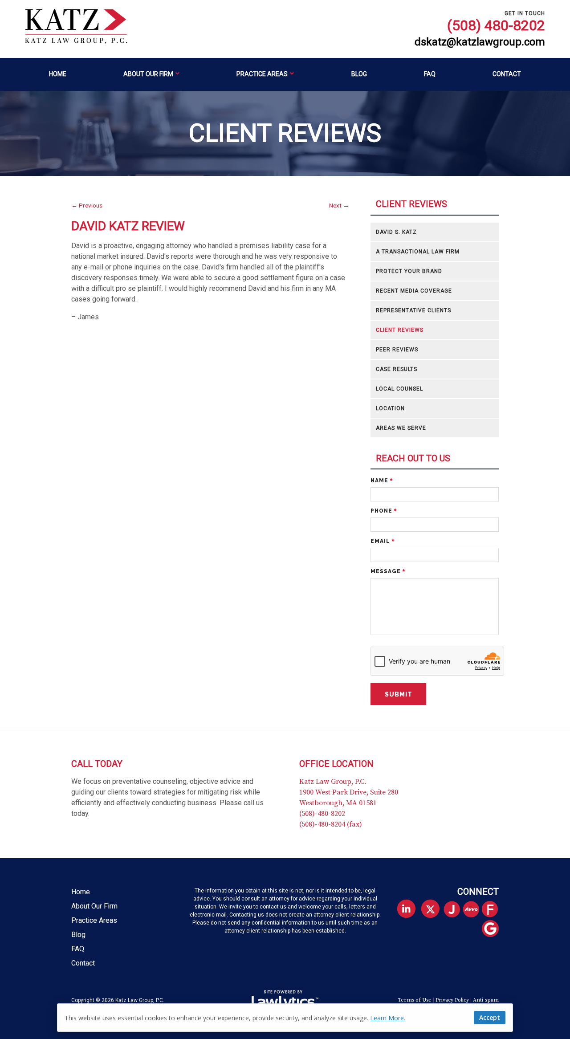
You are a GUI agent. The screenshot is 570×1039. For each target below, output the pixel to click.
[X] (430, 909)
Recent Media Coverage (414, 291)
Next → (339, 205)
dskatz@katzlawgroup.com (480, 42)
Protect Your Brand (409, 271)
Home (57, 73)
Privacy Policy (452, 1000)
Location (390, 408)
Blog (359, 73)
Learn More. (387, 1018)
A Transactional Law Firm (418, 252)
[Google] (493, 929)
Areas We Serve (401, 428)
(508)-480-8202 (322, 813)
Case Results (396, 369)
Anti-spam (486, 1000)
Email (382, 541)
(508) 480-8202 (496, 25)
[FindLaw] (493, 910)
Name (381, 480)
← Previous (86, 205)
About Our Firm (148, 73)
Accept (489, 1017)
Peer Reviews (397, 349)
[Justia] (455, 910)
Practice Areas (262, 73)
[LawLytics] (285, 1000)
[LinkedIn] (406, 909)
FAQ (430, 73)
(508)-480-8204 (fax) (330, 824)
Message (387, 571)
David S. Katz (396, 232)
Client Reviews (411, 204)
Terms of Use (415, 1000)
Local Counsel (399, 389)
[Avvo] (474, 910)
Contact (507, 73)
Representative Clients (413, 310)
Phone (383, 511)
